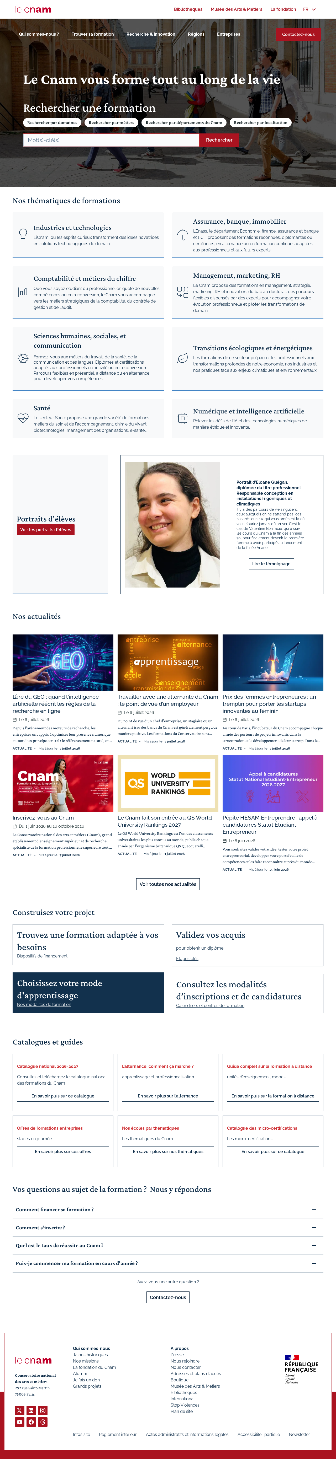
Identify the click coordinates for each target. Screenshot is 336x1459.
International (183, 1398)
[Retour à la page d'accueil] (33, 9)
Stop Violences (185, 1405)
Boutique (179, 1379)
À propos (180, 1348)
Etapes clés (187, 958)
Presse (177, 1354)
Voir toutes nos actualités (168, 884)
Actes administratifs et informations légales (187, 1434)
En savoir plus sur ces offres (63, 1151)
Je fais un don (86, 1379)
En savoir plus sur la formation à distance (273, 1096)
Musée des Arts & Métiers (195, 1386)
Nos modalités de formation (44, 1004)
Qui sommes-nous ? (39, 34)
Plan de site (182, 1411)
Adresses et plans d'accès (196, 1373)
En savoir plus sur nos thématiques (168, 1151)
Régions (196, 34)
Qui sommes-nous (91, 1348)
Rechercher (219, 140)
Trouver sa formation (93, 34)
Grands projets (87, 1386)
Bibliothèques (184, 1392)
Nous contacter (186, 1367)
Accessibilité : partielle (259, 1434)
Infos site (81, 1434)
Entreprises (228, 34)
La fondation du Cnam (94, 1367)
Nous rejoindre (185, 1361)
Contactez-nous (298, 34)
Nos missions (86, 1361)
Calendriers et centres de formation (210, 1005)
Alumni (80, 1373)
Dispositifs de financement (42, 956)
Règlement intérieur (118, 1434)
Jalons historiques (90, 1354)
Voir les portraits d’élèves (45, 529)
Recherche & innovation (151, 34)
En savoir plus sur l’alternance (168, 1096)
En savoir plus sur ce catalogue (63, 1096)
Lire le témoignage (271, 563)
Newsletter (299, 1434)
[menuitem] (188, 9)
